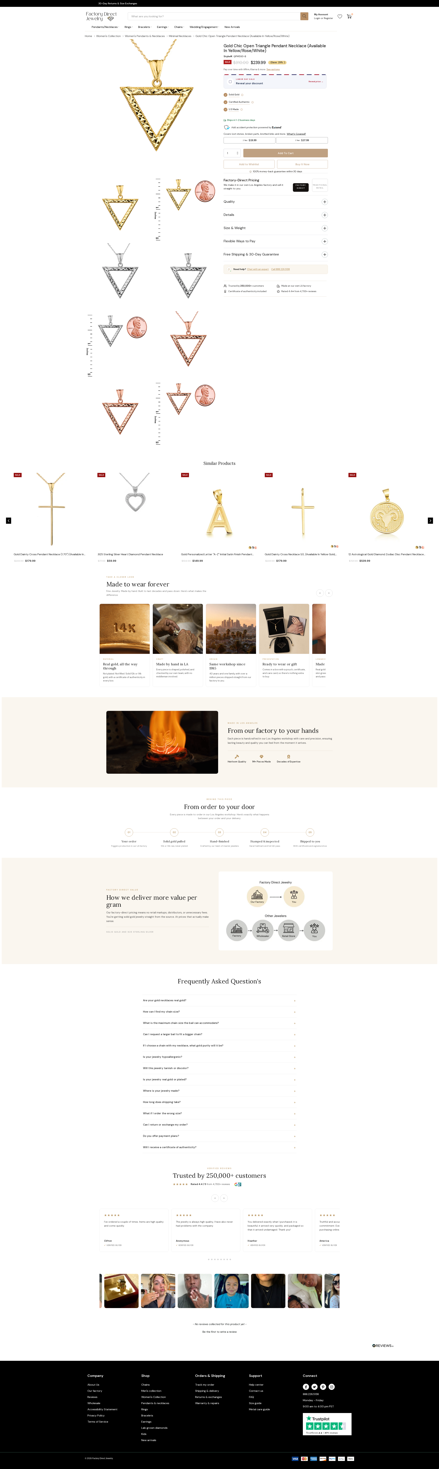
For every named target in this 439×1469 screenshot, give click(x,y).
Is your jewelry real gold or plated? (219, 1079)
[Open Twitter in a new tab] (314, 1387)
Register (328, 18)
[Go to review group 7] (227, 1259)
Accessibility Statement (102, 1409)
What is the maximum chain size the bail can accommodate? (219, 1023)
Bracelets (147, 1415)
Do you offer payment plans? (219, 1136)
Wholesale (93, 1403)
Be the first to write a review (220, 1332)
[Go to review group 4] (218, 1259)
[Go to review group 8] (230, 1259)
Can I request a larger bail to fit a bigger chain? (219, 1034)
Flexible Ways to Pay (239, 241)
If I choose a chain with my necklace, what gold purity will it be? (219, 1046)
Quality (229, 201)
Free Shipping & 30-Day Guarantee (251, 254)
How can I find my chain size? (219, 1012)
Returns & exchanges (208, 1397)
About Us (93, 1384)
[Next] (329, 593)
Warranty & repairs (207, 1403)
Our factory (94, 1391)
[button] (276, 41)
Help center (256, 1384)
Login (317, 18)
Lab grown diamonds (154, 1428)
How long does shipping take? (219, 1102)
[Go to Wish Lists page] (340, 16)
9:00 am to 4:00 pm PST (318, 1406)
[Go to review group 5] (221, 1259)
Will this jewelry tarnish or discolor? (219, 1068)
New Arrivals (232, 27)
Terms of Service (97, 1421)
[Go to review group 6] (224, 1259)
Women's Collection (153, 1397)
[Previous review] (215, 1198)
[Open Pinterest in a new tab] (323, 1387)
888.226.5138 (311, 1394)
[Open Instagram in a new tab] (332, 1387)
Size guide (255, 1403)
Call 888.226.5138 (280, 269)
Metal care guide (259, 1409)
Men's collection (151, 1391)
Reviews (92, 1397)
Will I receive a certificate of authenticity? (219, 1147)
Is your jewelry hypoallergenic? (219, 1057)
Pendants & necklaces (155, 1403)
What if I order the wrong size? (219, 1113)
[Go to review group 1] (209, 1259)
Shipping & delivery (207, 1391)
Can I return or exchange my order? (219, 1125)
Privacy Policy (96, 1415)
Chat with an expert (258, 269)
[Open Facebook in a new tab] (306, 1387)
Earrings (146, 1421)
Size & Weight (235, 228)
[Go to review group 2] (211, 1259)
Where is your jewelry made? (219, 1091)
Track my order (204, 1384)
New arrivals (148, 1440)
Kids (143, 1434)
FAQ (251, 1397)
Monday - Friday (313, 1400)
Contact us (256, 1391)
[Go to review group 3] (215, 1259)
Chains (145, 1384)
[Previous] (320, 593)
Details (229, 214)
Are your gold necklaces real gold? (219, 1000)
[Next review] (224, 1198)
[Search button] (304, 16)
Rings (144, 1409)
